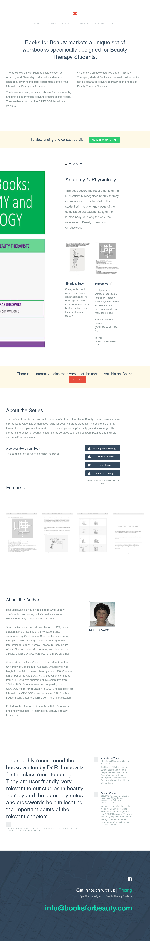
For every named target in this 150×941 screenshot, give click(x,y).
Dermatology (105, 464)
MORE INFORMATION (103, 140)
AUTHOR (84, 23)
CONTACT (100, 23)
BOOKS (52, 23)
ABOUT (38, 23)
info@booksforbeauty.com (88, 907)
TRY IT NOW (77, 379)
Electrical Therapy (104, 473)
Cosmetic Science (105, 456)
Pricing (125, 890)
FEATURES (67, 23)
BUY (113, 23)
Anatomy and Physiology (105, 448)
